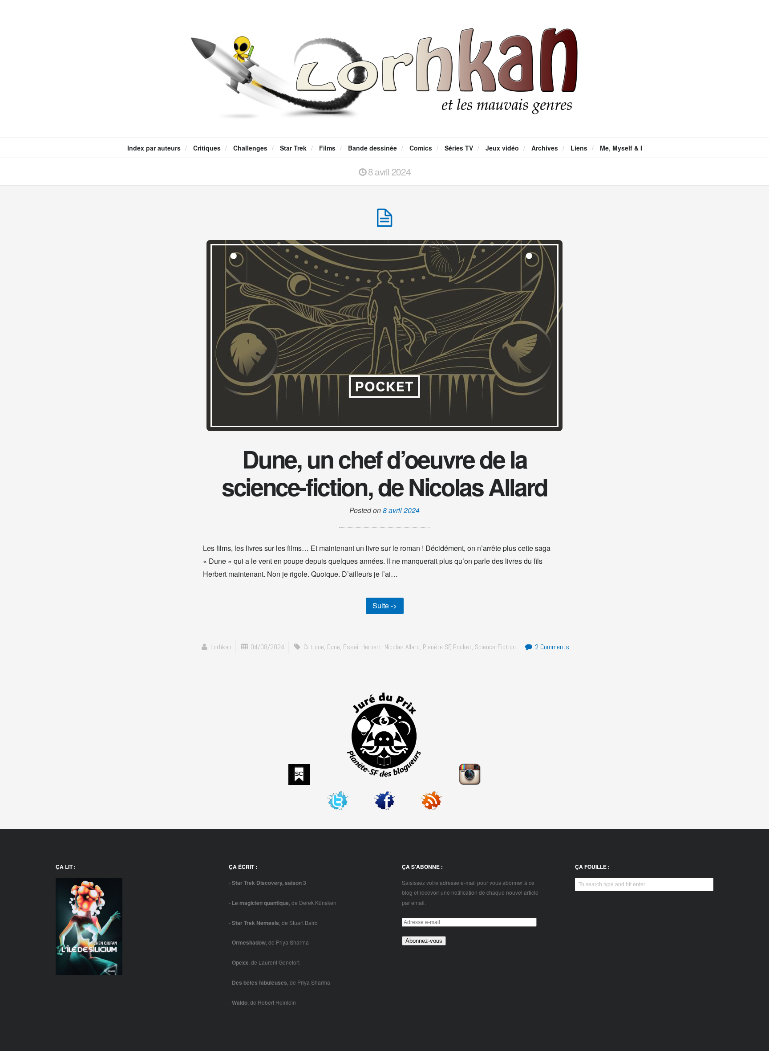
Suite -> (384, 605)
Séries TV (459, 147)
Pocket (462, 647)
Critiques (207, 147)
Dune (333, 647)
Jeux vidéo (502, 147)
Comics (420, 147)
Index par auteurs (154, 147)
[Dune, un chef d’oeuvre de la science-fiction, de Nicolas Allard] (384, 222)
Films (327, 147)
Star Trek (293, 147)
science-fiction (495, 647)
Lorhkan (220, 647)
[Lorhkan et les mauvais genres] (384, 112)
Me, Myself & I (621, 147)
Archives (544, 147)
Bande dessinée (372, 147)
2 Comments (551, 647)
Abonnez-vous (423, 940)
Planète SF (437, 647)
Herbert (371, 647)
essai (350, 647)
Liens (579, 147)
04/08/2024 (267, 647)
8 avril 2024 (401, 510)
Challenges (250, 147)
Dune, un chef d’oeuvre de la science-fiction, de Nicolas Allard (384, 472)
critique (314, 647)
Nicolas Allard (402, 647)
